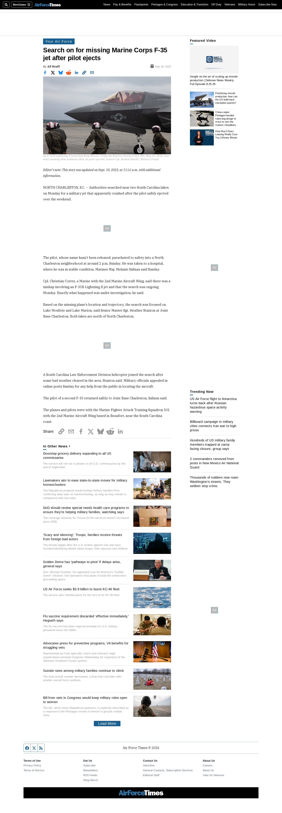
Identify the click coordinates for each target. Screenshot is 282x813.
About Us (208, 770)
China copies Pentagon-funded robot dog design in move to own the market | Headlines (225, 118)
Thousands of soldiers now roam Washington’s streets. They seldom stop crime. (214, 482)
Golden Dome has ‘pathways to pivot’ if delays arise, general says (82, 564)
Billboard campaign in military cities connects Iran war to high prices (213, 426)
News (106, 4)
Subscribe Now (267, 4)
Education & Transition (194, 4)
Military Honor (246, 4)
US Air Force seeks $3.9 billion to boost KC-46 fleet (81, 589)
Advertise (149, 765)
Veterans (229, 4)
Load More (107, 723)
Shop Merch (90, 780)
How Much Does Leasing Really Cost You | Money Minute (226, 134)
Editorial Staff (151, 775)
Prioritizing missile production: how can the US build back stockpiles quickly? (226, 98)
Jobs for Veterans (213, 775)
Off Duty (216, 4)
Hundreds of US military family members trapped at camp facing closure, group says (212, 444)
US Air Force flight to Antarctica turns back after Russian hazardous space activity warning (213, 405)
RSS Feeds (90, 775)
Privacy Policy (32, 765)
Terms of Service (34, 770)
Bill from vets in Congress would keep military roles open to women (85, 700)
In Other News (55, 446)
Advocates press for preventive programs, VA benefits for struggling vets (85, 645)
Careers (207, 765)
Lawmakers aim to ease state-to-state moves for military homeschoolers (85, 482)
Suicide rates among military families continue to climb (83, 670)
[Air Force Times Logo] (48, 4)
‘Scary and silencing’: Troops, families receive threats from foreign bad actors (82, 537)
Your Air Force (58, 41)
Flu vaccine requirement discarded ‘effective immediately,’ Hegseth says (86, 618)
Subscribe (89, 765)
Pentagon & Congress (164, 4)
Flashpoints (141, 4)
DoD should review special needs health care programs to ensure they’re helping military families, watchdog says (86, 510)
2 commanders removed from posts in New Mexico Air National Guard (214, 463)
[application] (214, 59)
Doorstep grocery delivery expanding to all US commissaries (77, 455)
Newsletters (90, 770)
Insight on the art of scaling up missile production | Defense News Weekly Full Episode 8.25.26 (214, 80)
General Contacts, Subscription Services (168, 770)
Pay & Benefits (122, 4)
